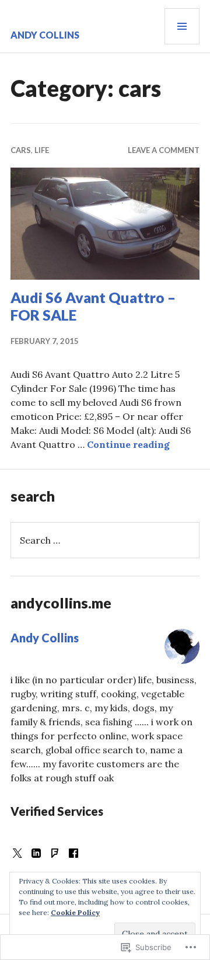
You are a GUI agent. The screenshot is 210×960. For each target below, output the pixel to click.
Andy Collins (44, 34)
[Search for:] (105, 540)
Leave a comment (164, 150)
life (41, 150)
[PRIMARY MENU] (182, 26)
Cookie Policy (75, 912)
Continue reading (128, 444)
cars (20, 150)
